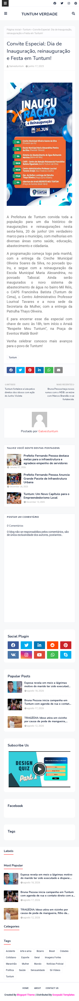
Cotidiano (11, 957)
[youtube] (39, 655)
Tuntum (27, 29)
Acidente (10, 951)
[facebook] (55, 3)
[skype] (65, 655)
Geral (37, 957)
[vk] (13, 655)
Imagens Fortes (53, 957)
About (37, 988)
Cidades (64, 951)
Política (10, 970)
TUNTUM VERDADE (39, 14)
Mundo (37, 963)
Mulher (25, 963)
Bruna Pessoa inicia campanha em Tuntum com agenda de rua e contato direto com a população (47, 702)
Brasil (52, 951)
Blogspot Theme (26, 994)
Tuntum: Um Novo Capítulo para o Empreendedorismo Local (46, 496)
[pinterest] (75, 3)
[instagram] (69, 3)
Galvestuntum (16, 66)
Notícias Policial (55, 963)
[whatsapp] (52, 655)
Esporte (25, 957)
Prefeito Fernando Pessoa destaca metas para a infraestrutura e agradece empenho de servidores (46, 459)
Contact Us (52, 988)
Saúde (22, 970)
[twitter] (62, 3)
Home (25, 988)
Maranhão (11, 963)
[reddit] (52, 645)
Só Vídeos (55, 970)
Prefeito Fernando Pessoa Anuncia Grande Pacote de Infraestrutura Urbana (47, 478)
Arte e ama (25, 951)
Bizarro (40, 951)
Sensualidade (38, 970)
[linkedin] (39, 645)
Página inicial (14, 29)
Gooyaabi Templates (63, 994)
